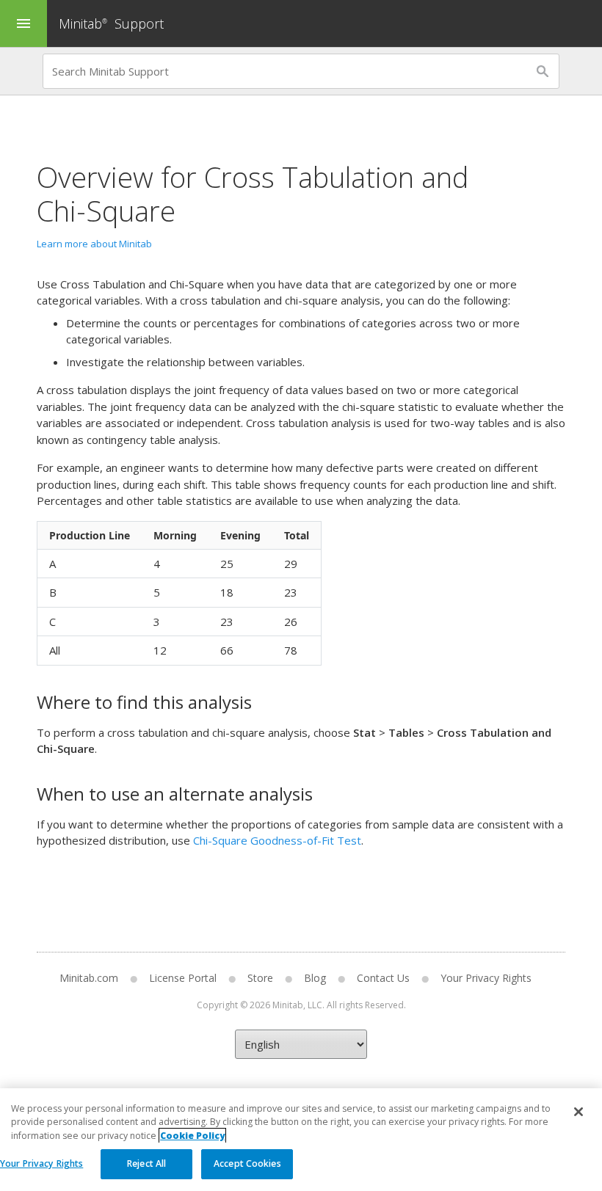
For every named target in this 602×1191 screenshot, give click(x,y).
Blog (315, 978)
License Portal (183, 978)
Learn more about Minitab (94, 243)
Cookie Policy (192, 1135)
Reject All (146, 1163)
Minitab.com (88, 978)
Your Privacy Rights (41, 1163)
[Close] (578, 1112)
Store (260, 978)
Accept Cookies (247, 1163)
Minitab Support (111, 23)
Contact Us (383, 978)
